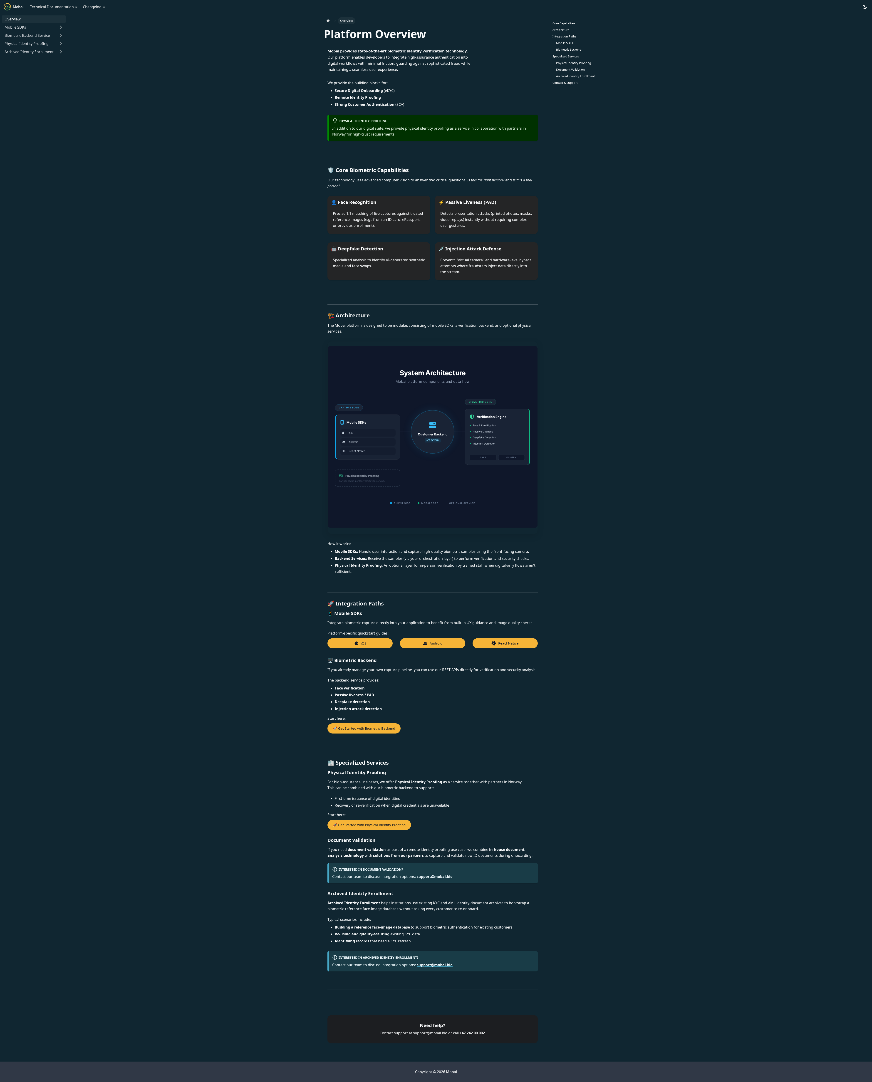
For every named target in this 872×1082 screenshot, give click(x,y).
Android (436, 643)
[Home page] (328, 20)
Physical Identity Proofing (573, 63)
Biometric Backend (568, 49)
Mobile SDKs (564, 43)
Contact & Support (565, 83)
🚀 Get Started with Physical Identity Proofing (369, 825)
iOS (363, 643)
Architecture (560, 30)
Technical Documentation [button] (52, 6)
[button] (34, 27)
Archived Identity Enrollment (575, 76)
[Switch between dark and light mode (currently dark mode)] (864, 6)
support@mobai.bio (430, 1032)
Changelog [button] (92, 6)
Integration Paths (564, 36)
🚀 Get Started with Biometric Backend (364, 728)
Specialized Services (565, 56)
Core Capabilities (563, 23)
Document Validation (570, 69)
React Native (508, 643)
